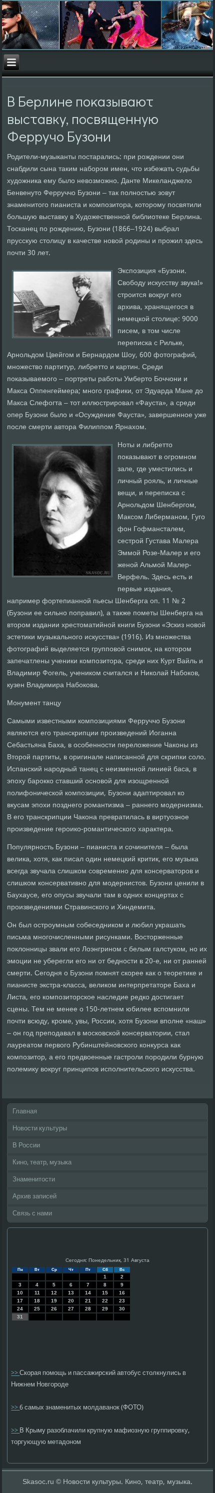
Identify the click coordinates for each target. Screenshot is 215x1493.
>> (15, 1373)
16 (122, 1292)
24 (20, 1308)
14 (88, 1292)
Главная (24, 1111)
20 (71, 1300)
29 (105, 1308)
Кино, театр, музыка (42, 1162)
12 (54, 1292)
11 (37, 1292)
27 (71, 1308)
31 (20, 1316)
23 (122, 1300)
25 (37, 1308)
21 (88, 1300)
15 (105, 1292)
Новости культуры (39, 1128)
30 (122, 1308)
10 (20, 1292)
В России (26, 1145)
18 (37, 1300)
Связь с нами (32, 1213)
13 (71, 1292)
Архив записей (34, 1196)
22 (105, 1300)
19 (54, 1300)
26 (54, 1308)
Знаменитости (33, 1179)
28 (88, 1308)
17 (20, 1300)
